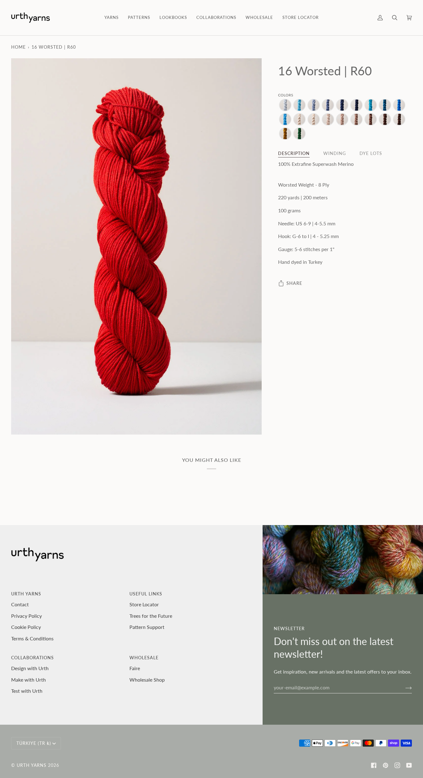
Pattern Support (146, 627)
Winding (334, 153)
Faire (134, 668)
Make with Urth (28, 680)
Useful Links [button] (145, 593)
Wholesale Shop (147, 680)
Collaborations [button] (32, 657)
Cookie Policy (26, 627)
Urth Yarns (31, 765)
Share (294, 283)
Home (18, 47)
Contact (20, 604)
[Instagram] (397, 765)
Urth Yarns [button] (26, 593)
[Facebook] (374, 765)
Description (294, 153)
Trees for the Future (150, 616)
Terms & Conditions (32, 638)
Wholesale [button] (144, 657)
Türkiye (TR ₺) (33, 743)
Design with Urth (30, 668)
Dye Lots (371, 153)
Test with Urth (26, 691)
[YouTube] (409, 765)
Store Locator (144, 604)
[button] (111, 17)
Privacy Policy (26, 616)
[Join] (403, 687)
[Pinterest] (385, 765)
